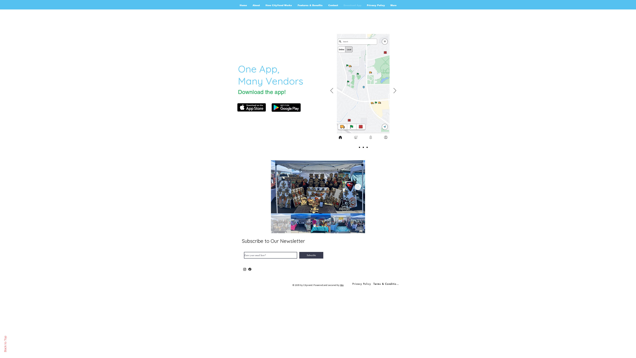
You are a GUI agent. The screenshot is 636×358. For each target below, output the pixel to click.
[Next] (395, 91)
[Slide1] (359, 147)
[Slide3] (367, 147)
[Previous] (331, 91)
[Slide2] (363, 147)
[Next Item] (358, 186)
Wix (342, 285)
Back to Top (5, 344)
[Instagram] (245, 269)
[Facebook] (250, 269)
